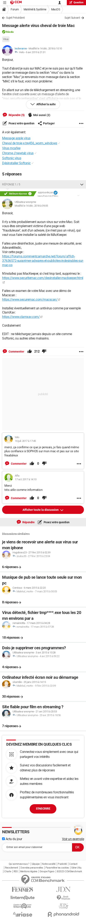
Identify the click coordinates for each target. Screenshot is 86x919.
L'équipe (36, 864)
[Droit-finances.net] (63, 897)
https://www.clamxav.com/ (21, 317)
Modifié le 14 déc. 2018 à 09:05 (31, 205)
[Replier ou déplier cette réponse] (81, 184)
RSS (16, 871)
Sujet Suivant (72, 17)
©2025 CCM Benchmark (69, 871)
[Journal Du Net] (63, 889)
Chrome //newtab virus (18, 153)
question (78, 2)
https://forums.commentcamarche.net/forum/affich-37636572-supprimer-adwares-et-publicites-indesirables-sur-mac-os (42, 260)
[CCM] (16, 2)
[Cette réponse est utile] (29, 351)
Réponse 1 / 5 (11, 184)
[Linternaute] (22, 898)
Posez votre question (21, 123)
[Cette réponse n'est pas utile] (44, 351)
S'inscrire (43, 808)
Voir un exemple (73, 839)
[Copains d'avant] (22, 906)
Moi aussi (41, 115)
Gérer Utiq (76, 867)
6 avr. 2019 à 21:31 (36, 52)
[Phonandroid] (63, 914)
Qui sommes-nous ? (19, 864)
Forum (15, 9)
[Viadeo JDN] (63, 906)
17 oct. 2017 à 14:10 (25, 479)
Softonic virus (11, 158)
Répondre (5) (16, 115)
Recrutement (11, 867)
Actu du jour (13, 839)
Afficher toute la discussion (41, 509)
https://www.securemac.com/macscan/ (29, 299)
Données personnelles (31, 867)
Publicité (62, 864)
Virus (6, 39)
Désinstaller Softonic (16, 163)
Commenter (16, 351)
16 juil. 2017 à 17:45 (25, 440)
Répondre (28, 522)
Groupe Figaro (47, 871)
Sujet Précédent (15, 17)
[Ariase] (22, 914)
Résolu (9, 31)
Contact (73, 864)
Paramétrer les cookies (57, 867)
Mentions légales (28, 871)
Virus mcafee (11, 148)
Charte (7, 871)
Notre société (49, 864)
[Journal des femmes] (22, 889)
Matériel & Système (35, 9)
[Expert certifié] (55, 193)
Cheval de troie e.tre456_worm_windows (29, 143)
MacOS (55, 9)
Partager (49, 123)
